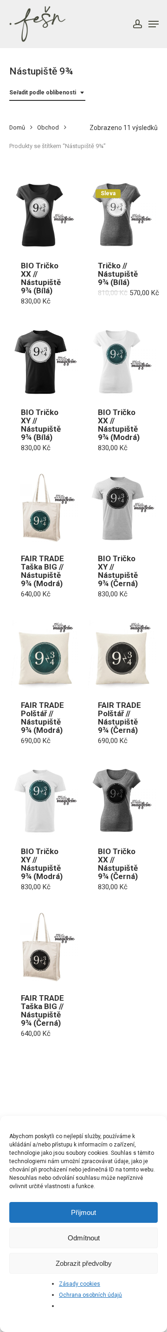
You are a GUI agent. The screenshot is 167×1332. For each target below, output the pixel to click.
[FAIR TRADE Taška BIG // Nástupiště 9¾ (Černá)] (44, 947)
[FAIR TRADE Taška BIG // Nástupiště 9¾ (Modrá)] (44, 508)
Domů (17, 127)
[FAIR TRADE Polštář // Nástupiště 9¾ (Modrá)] (44, 654)
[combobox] (47, 92)
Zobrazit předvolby (84, 1263)
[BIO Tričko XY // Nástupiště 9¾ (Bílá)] (44, 361)
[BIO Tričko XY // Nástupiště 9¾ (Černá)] (121, 508)
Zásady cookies (79, 1284)
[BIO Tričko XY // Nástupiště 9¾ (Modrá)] (44, 801)
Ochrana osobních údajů (90, 1295)
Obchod (48, 127)
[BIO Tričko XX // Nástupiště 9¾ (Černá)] (121, 801)
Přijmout (83, 1212)
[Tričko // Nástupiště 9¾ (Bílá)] (121, 215)
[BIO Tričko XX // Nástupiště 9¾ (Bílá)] (44, 215)
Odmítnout (84, 1238)
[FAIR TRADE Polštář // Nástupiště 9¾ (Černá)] (121, 654)
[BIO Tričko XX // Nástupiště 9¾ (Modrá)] (121, 361)
